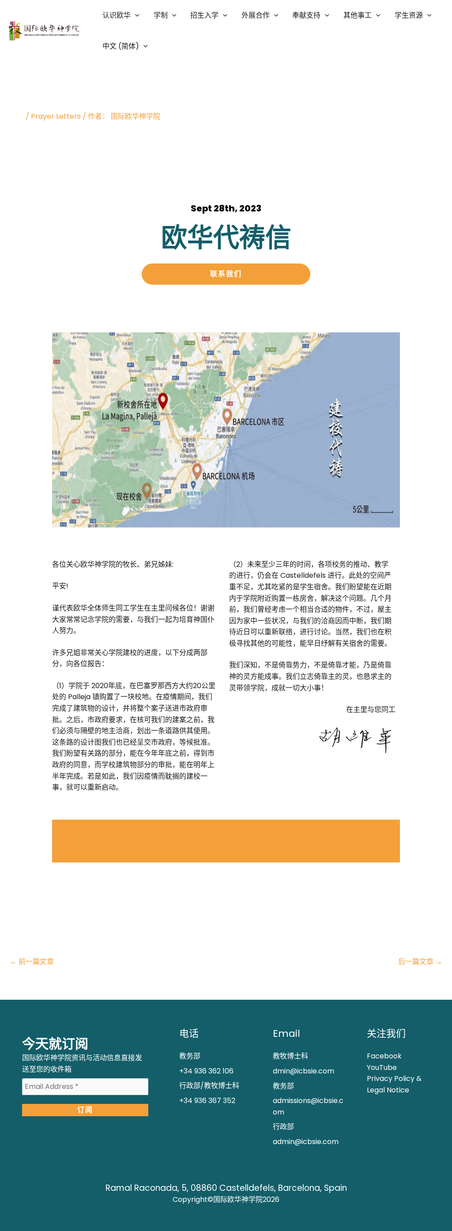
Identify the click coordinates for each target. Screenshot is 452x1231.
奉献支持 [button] (306, 15)
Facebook (384, 1056)
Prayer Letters (56, 116)
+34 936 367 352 (207, 1100)
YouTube (382, 1067)
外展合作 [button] (255, 15)
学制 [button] (161, 15)
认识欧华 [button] (116, 15)
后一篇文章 (420, 961)
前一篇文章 (32, 961)
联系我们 (226, 274)
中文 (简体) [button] (120, 46)
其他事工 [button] (357, 15)
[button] (135, 15)
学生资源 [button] (409, 15)
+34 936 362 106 (206, 1071)
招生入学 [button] (204, 15)
